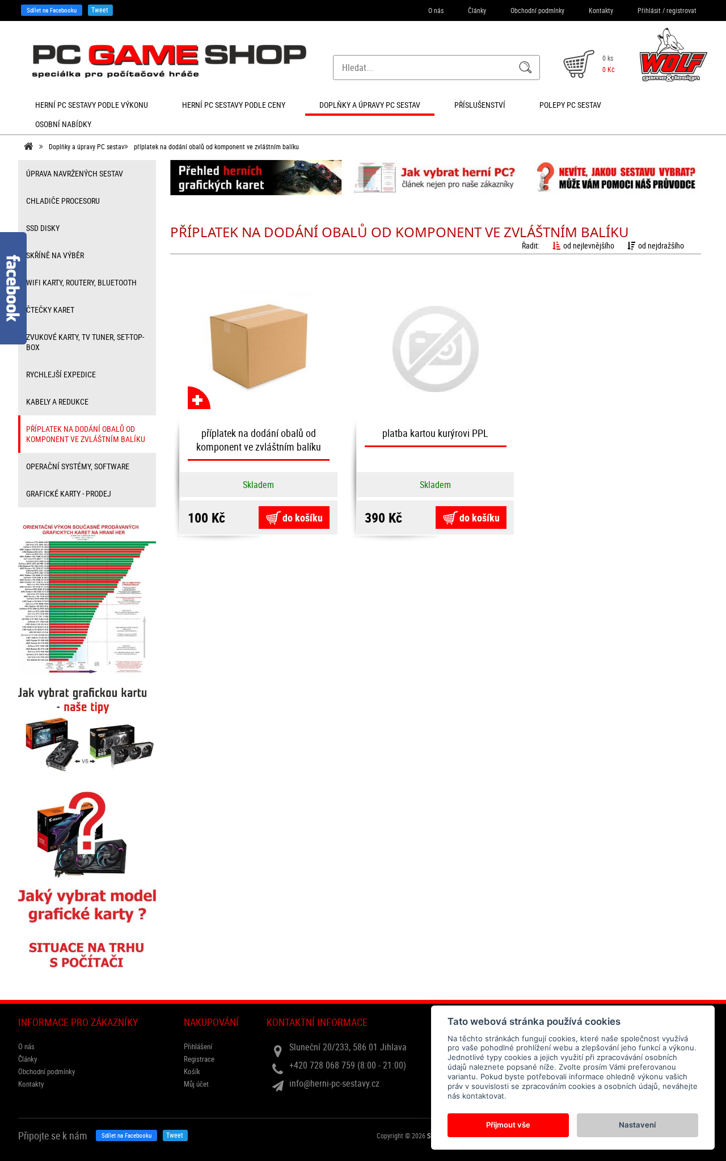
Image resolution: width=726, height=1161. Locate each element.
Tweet (99, 9)
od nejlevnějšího (588, 245)
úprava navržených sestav (74, 173)
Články (477, 10)
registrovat (681, 10)
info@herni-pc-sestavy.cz (334, 1083)
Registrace (199, 1059)
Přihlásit (649, 10)
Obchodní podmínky (537, 10)
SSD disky (43, 227)
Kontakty (601, 10)
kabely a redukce (57, 401)
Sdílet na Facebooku (52, 10)
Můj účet (196, 1084)
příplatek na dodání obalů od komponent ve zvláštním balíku (216, 146)
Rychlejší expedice (61, 374)
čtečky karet (50, 309)
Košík (192, 1071)
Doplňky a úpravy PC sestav (86, 146)
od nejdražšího (661, 245)
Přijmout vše (508, 1124)
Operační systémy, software (77, 466)
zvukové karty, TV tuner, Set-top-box (85, 341)
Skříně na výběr (55, 255)
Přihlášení (198, 1046)
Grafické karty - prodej (68, 493)
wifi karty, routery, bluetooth (81, 282)
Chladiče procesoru (63, 200)
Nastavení (637, 1124)
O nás (436, 10)
